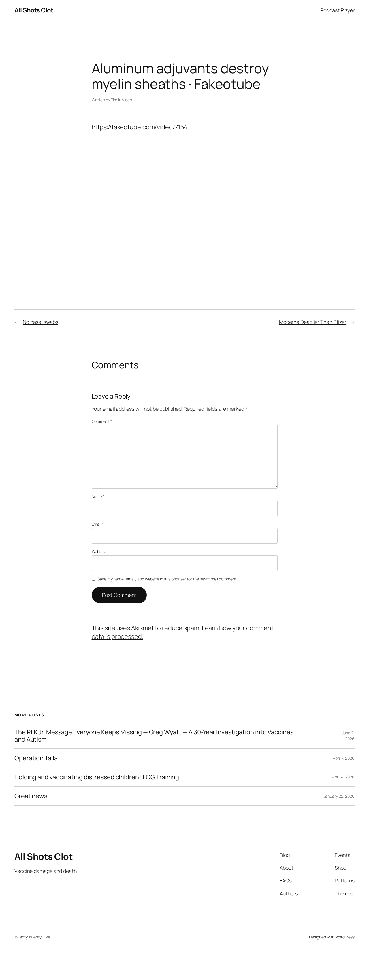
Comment (102, 421)
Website (99, 551)
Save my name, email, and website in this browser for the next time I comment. (167, 579)
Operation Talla (36, 758)
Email (98, 524)
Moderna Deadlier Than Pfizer (312, 321)
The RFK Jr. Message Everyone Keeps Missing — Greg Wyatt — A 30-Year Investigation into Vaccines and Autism (153, 736)
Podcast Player (337, 10)
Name (98, 496)
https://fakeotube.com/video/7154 (140, 127)
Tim (114, 99)
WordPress (345, 937)
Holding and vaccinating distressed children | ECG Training (96, 777)
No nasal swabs (40, 321)
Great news (30, 795)
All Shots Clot (33, 10)
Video (127, 99)
